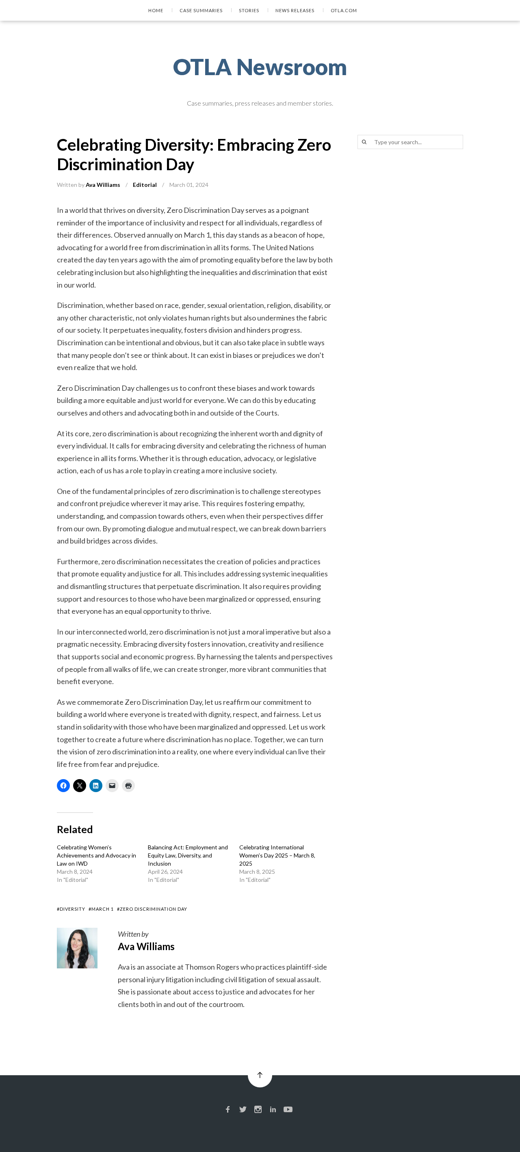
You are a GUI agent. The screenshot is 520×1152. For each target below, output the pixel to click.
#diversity (71, 909)
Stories (249, 10)
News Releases (294, 10)
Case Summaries (201, 10)
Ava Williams (103, 184)
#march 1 (101, 909)
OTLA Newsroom (260, 66)
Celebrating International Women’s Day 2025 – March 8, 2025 (277, 855)
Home (155, 10)
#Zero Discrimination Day (152, 909)
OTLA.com (344, 10)
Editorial (145, 184)
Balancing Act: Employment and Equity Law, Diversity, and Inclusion (188, 855)
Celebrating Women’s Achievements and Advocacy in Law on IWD (96, 855)
